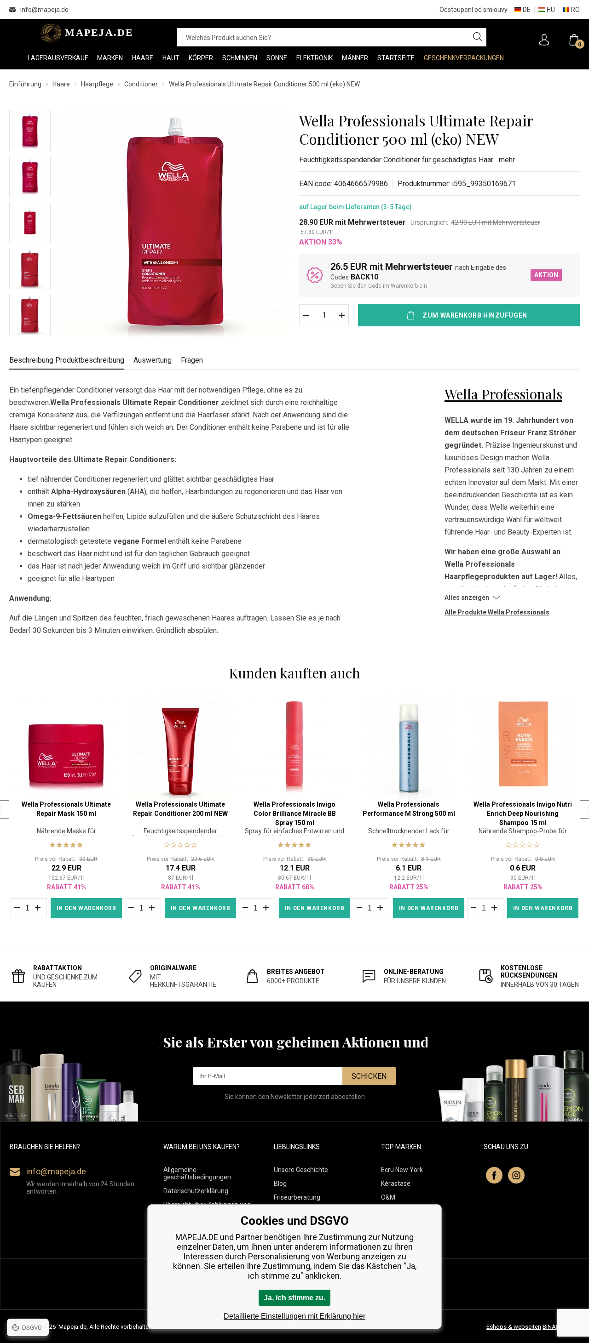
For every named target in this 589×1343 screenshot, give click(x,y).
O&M (388, 1197)
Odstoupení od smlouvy (473, 9)
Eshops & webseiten (513, 1326)
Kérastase (395, 1183)
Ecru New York (402, 1169)
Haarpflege (97, 84)
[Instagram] (516, 1175)
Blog (280, 1183)
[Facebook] (494, 1175)
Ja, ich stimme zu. (294, 1298)
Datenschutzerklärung (195, 1191)
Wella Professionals (503, 394)
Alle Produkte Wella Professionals (497, 612)
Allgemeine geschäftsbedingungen (197, 1173)
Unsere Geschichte (301, 1169)
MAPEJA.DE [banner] (84, 32)
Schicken (369, 1076)
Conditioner (141, 84)
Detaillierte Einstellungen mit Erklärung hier (294, 1316)
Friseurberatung (297, 1197)
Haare (61, 84)
